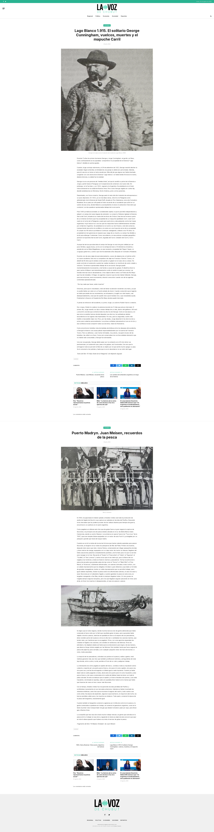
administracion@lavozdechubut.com (107, 824)
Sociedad (115, 16)
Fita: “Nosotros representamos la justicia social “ (81, 402)
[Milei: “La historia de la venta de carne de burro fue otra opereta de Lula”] (107, 393)
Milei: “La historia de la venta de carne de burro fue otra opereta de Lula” (106, 402)
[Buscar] (210, 16)
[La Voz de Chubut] (107, 8)
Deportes (124, 16)
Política (98, 16)
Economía (106, 16)
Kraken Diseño (117, 826)
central (76, 359)
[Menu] (4, 8)
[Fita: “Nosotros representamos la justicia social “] (83, 393)
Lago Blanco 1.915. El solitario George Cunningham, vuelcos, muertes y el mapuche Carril (124, 746)
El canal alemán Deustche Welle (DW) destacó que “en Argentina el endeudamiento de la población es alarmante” (130, 403)
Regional (90, 16)
